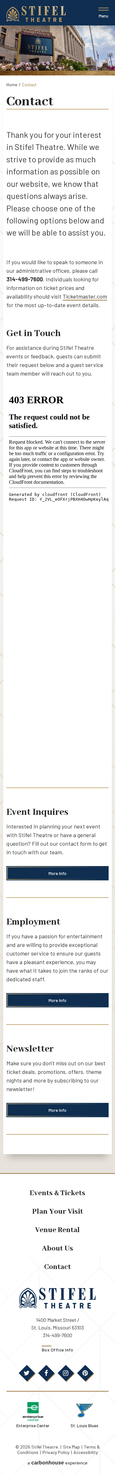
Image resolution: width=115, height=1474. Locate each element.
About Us (57, 1248)
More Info (57, 873)
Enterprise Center (33, 1425)
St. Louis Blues (84, 1425)
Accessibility (85, 1452)
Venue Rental (57, 1230)
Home (11, 84)
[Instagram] (66, 1373)
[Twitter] (27, 1373)
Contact (57, 1267)
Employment (33, 922)
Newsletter (30, 1049)
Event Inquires (37, 812)
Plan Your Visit (57, 1212)
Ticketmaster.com (85, 296)
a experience (57, 1462)
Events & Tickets (57, 1193)
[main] (57, 599)
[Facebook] (46, 1373)
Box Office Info (57, 1349)
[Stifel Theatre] (36, 14)
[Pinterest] (85, 1373)
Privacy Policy (55, 1452)
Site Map (71, 1446)
